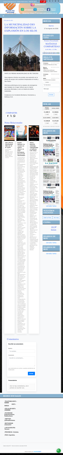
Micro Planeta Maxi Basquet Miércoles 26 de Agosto (9, 145)
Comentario (11, 355)
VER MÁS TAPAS (51, 206)
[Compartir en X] (11, 116)
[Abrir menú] (3, 15)
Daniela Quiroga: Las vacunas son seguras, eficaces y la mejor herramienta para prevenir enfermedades (21, 149)
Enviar (31, 373)
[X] (50, 1)
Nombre (10, 348)
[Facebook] (53, 1)
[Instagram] (56, 1)
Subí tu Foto (47, 217)
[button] (38, 1)
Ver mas (56, 217)
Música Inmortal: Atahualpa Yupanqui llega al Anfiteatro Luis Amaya (34, 146)
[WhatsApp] (47, 1)
